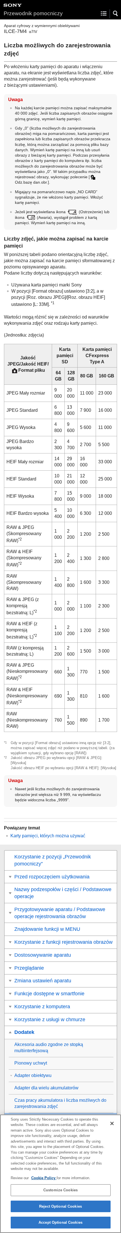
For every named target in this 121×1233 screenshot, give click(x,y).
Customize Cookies (60, 1190)
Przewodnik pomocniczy (33, 13)
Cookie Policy (44, 1178)
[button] (116, 13)
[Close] (112, 1123)
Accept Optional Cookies (60, 1222)
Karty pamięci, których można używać (47, 835)
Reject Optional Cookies (60, 1206)
